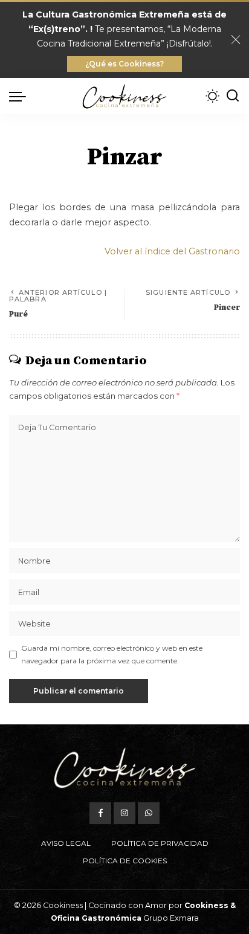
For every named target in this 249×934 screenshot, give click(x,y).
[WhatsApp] (149, 813)
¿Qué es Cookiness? (124, 63)
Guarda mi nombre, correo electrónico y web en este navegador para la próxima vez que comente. (111, 654)
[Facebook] (100, 813)
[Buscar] (232, 96)
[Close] (236, 40)
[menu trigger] (20, 96)
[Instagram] (124, 813)
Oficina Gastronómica (96, 918)
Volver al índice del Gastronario (172, 251)
